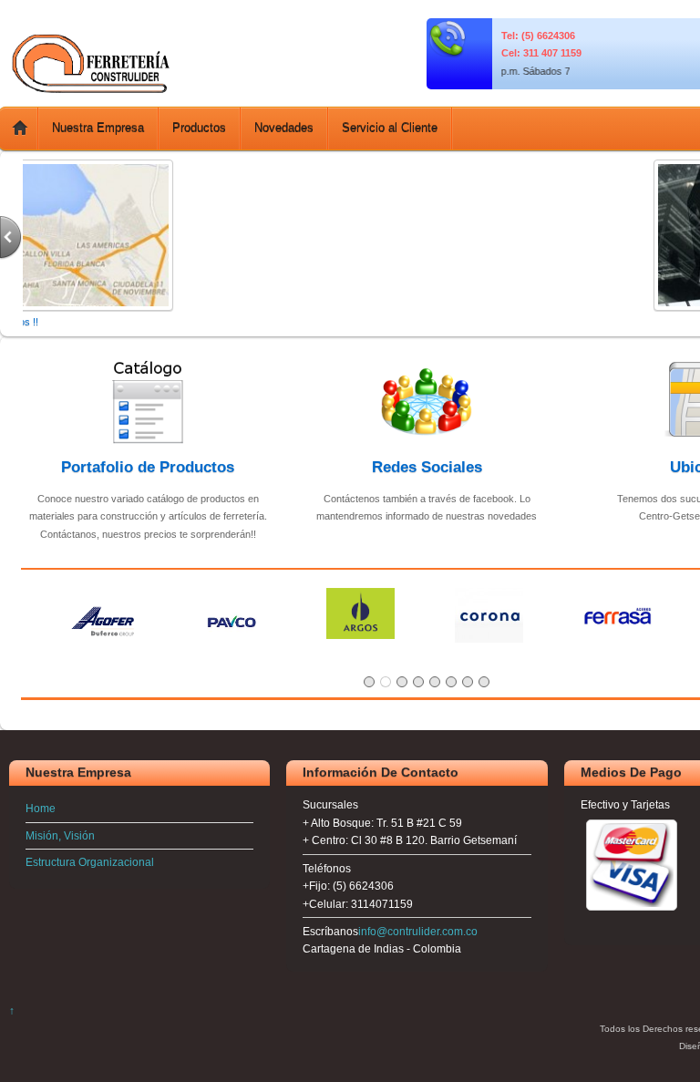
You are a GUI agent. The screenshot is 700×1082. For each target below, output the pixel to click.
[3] (401, 681)
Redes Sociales (427, 467)
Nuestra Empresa (98, 128)
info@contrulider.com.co (418, 931)
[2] (385, 681)
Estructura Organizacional (90, 862)
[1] (369, 681)
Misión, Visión (60, 835)
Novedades (284, 128)
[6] (451, 681)
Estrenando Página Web (624, 321)
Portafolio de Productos (147, 467)
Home (41, 808)
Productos (199, 128)
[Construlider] (91, 89)
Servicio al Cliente (390, 128)
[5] (434, 681)
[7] (467, 681)
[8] (484, 681)
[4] (418, 681)
